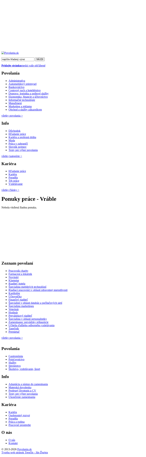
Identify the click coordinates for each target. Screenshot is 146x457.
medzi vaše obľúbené (23, 65)
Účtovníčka (15, 296)
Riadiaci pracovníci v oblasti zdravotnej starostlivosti (38, 290)
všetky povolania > (12, 337)
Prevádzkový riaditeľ (20, 315)
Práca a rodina (17, 421)
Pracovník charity (18, 270)
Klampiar (14, 280)
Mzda (12, 140)
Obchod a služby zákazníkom (25, 109)
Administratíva (17, 80)
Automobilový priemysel (22, 83)
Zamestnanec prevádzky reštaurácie (28, 322)
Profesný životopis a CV (22, 390)
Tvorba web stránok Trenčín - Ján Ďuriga (24, 452)
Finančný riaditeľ (18, 299)
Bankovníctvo (16, 87)
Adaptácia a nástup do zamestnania (28, 384)
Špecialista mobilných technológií (27, 286)
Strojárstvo (15, 365)
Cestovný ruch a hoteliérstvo (25, 90)
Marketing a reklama (20, 106)
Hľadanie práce (17, 134)
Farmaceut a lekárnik (20, 273)
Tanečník (14, 328)
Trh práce (14, 180)
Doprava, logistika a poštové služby (29, 93)
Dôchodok (14, 130)
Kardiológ (14, 293)
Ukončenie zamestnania (22, 397)
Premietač (14, 331)
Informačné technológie (22, 99)
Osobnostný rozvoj (19, 415)
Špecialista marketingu (21, 306)
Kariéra (13, 174)
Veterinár (14, 309)
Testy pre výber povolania (23, 150)
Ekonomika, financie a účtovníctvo (28, 96)
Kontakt (13, 443)
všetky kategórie (11, 156)
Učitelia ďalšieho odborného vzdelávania (31, 325)
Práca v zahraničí (18, 143)
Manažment (15, 103)
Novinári (14, 277)
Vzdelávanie (16, 183)
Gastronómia (16, 356)
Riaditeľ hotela (17, 283)
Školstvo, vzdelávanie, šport (24, 369)
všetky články (10, 190)
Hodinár (13, 312)
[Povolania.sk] (10, 52)
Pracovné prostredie (20, 425)
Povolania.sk (24, 449)
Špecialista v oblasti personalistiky (28, 318)
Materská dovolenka (20, 387)
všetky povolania (12, 115)
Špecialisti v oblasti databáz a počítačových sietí (35, 302)
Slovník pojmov (18, 146)
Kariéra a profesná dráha (22, 137)
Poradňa (13, 177)
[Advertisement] (73, 26)
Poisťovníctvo (16, 359)
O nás (12, 439)
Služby (12, 362)
